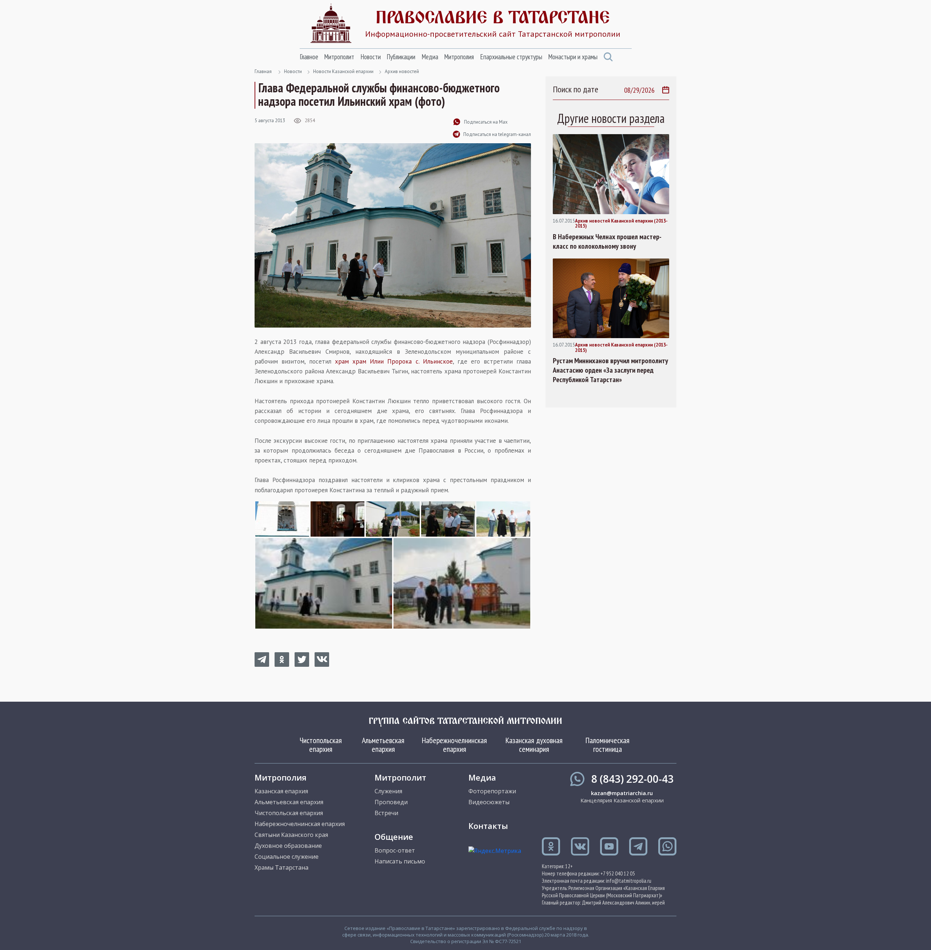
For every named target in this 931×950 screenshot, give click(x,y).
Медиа (429, 56)
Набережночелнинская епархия (454, 744)
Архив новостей (402, 71)
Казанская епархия (281, 791)
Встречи (386, 813)
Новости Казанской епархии (343, 71)
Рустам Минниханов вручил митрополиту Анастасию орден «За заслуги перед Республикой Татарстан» (610, 370)
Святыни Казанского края (291, 834)
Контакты (488, 825)
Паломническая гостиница (608, 744)
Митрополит (339, 56)
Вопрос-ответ (395, 850)
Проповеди (391, 802)
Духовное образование (288, 845)
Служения (388, 791)
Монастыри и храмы (573, 56)
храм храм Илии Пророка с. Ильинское (393, 361)
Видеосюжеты (489, 802)
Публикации (401, 56)
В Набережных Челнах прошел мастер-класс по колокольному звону (607, 241)
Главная (263, 71)
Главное (309, 56)
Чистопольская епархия (321, 744)
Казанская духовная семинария (534, 744)
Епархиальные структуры (511, 56)
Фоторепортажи (492, 791)
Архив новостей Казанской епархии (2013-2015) (621, 224)
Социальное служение (287, 856)
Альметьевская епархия (383, 744)
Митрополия (459, 56)
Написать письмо (400, 861)
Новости (370, 56)
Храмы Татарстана (281, 867)
